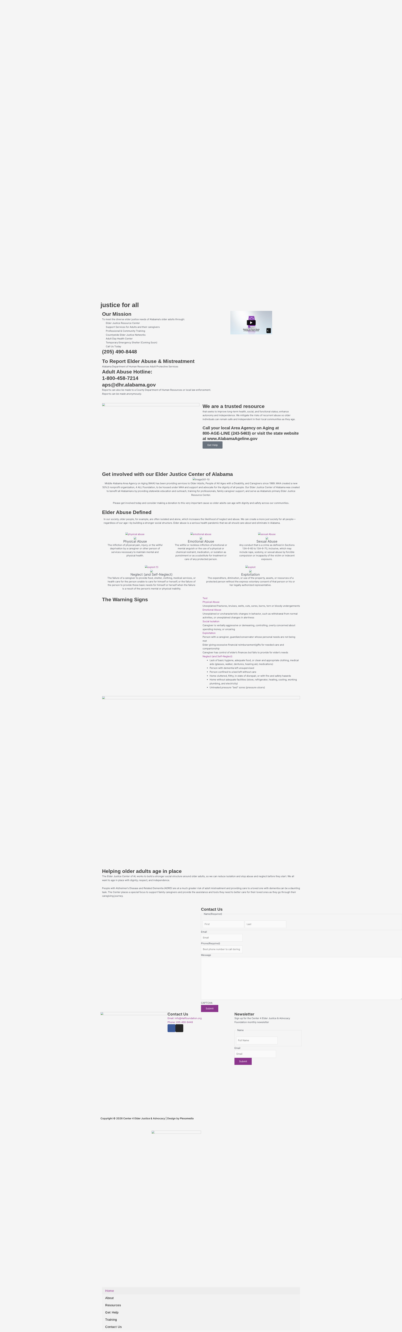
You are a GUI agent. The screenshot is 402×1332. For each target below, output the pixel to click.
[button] (251, 598)
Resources (113, 1305)
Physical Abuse (211, 601)
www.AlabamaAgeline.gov (232, 438)
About (109, 1298)
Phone (210, 943)
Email (204, 931)
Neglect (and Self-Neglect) (217, 656)
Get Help (111, 1312)
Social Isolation (211, 621)
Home (109, 1290)
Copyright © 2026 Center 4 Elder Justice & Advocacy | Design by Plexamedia (147, 1118)
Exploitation (209, 632)
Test (205, 598)
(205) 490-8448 (119, 351)
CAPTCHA (206, 1002)
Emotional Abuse (212, 609)
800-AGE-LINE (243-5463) (227, 433)
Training (111, 1319)
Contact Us (113, 1327)
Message (206, 955)
